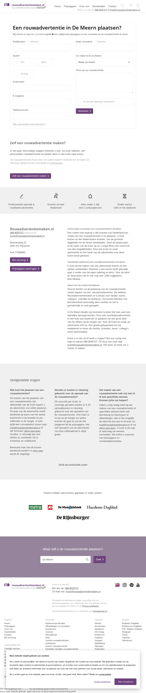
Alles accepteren (125, 682)
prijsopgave (56, 163)
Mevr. (44, 62)
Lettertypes (50, 643)
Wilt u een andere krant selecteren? (29, 124)
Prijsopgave (70, 6)
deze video (38, 450)
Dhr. (23, 62)
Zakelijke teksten (12, 648)
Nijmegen (99, 646)
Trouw (125, 634)
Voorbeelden (98, 6)
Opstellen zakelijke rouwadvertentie (61, 649)
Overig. (24, 73)
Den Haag (99, 632)
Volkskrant (127, 640)
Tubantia (126, 637)
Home (57, 6)
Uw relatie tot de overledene (89, 56)
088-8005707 (101, 10)
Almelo (98, 623)
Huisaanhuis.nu (100, 611)
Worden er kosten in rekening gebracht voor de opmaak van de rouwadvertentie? (71, 393)
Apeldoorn (99, 629)
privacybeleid (105, 674)
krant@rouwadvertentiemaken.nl (125, 10)
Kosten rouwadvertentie (56, 646)
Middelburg (100, 643)
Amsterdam (100, 626)
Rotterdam (100, 649)
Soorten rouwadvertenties (57, 640)
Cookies (49, 632)
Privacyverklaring (90, 606)
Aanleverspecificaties (55, 623)
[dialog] (73, 669)
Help (47, 637)
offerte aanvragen (32, 431)
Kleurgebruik (51, 634)
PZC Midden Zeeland (132, 629)
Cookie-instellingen (102, 682)
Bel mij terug (10, 637)
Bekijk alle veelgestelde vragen (73, 464)
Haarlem (99, 637)
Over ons (84, 6)
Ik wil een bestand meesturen (99, 101)
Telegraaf (126, 632)
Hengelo (98, 640)
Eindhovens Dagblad (131, 626)
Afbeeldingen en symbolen (57, 626)
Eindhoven (100, 634)
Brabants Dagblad (130, 623)
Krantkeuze (50, 629)
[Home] (25, 8)
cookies (25, 688)
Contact (112, 6)
